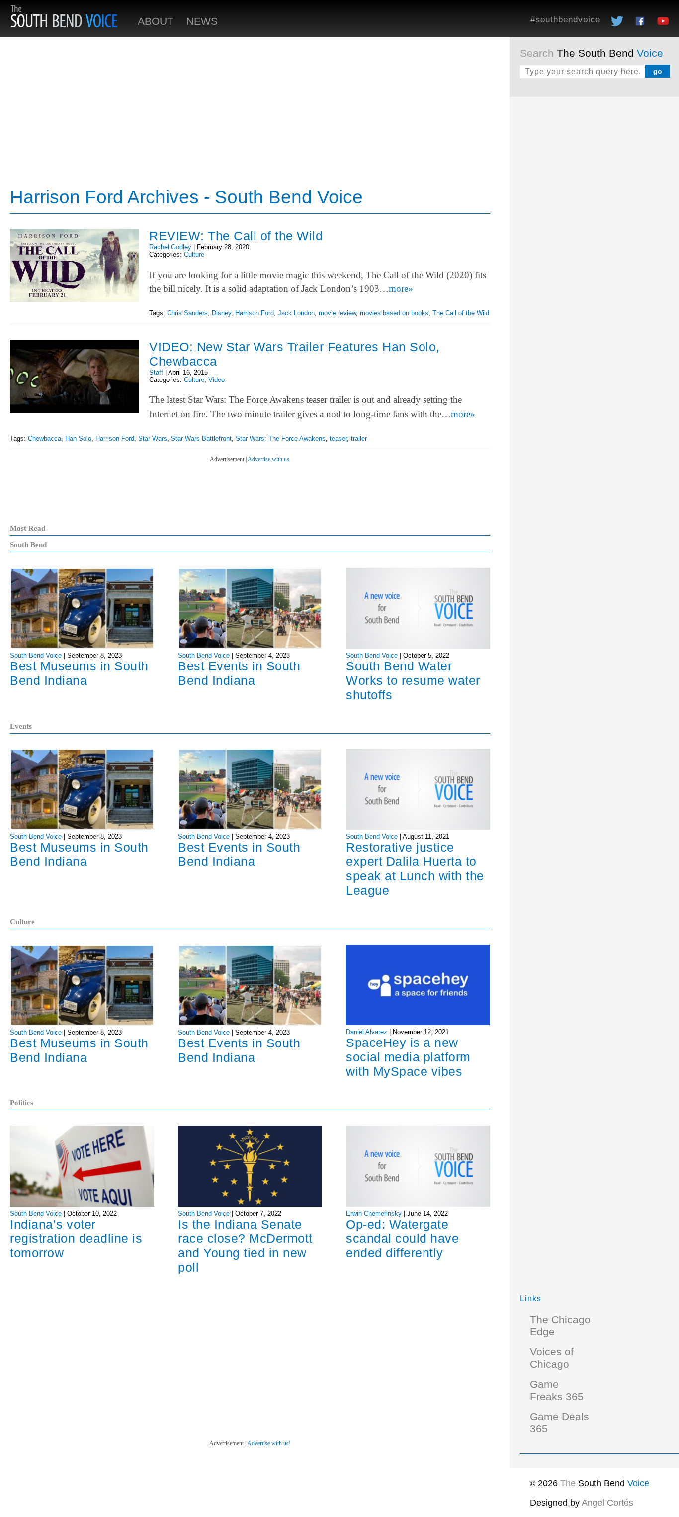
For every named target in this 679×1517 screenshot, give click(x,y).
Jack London (296, 313)
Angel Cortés (607, 1503)
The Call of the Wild (460, 313)
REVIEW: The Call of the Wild (236, 236)
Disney (221, 313)
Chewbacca (44, 438)
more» (401, 289)
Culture (194, 254)
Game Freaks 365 (557, 1390)
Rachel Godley (170, 247)
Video (216, 379)
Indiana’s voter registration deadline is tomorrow (76, 1238)
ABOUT (155, 21)
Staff (156, 372)
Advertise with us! (269, 1443)
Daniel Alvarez (366, 1032)
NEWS (202, 21)
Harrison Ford (254, 313)
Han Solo (78, 438)
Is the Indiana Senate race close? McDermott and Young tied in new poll (245, 1245)
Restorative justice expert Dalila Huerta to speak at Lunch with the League (415, 868)
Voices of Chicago (552, 1358)
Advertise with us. (269, 459)
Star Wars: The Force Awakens (281, 438)
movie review (337, 313)
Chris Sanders (187, 313)
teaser (338, 438)
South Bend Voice (36, 655)
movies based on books (394, 313)
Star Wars (152, 438)
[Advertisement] (594, 256)
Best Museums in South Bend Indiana (79, 673)
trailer (359, 438)
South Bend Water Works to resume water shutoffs (413, 680)
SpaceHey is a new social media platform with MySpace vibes (408, 1057)
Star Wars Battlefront (201, 438)
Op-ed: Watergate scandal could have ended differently (402, 1238)
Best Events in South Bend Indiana (239, 673)
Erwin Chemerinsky (374, 1213)
